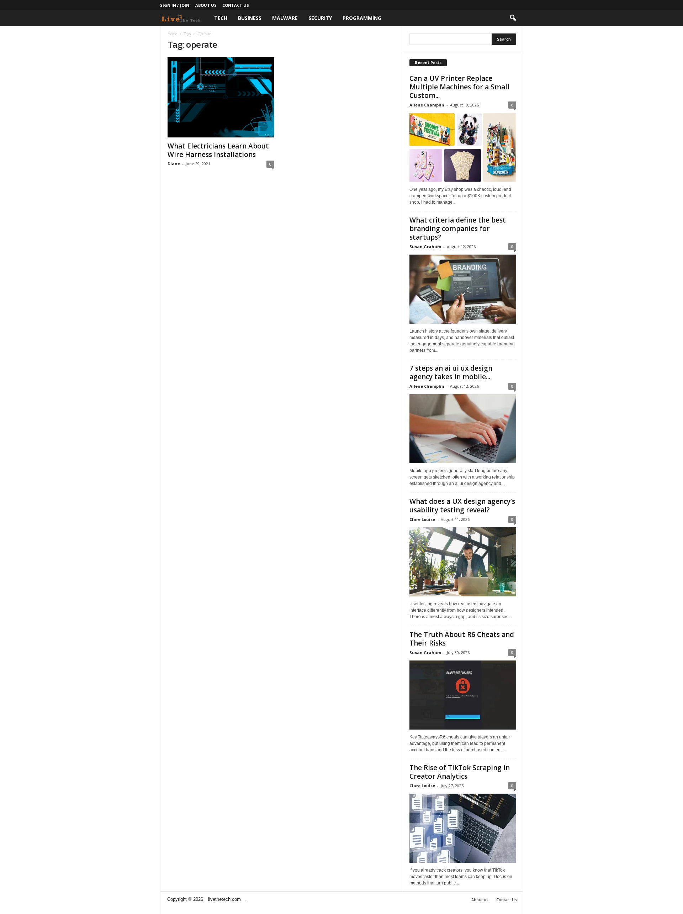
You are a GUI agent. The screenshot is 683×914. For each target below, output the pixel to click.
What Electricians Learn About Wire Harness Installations (218, 150)
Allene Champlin (426, 105)
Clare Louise (422, 519)
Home (172, 33)
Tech (220, 18)
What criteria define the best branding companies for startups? (457, 228)
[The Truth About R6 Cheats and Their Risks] (462, 695)
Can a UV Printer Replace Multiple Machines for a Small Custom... (459, 87)
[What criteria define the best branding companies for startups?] (462, 289)
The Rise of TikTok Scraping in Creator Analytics (459, 772)
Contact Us (235, 5)
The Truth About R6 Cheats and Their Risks (461, 639)
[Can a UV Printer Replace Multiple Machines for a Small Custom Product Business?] (462, 147)
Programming (362, 18)
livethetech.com (224, 899)
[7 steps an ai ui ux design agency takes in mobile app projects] (462, 428)
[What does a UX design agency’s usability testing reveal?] (462, 561)
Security (320, 18)
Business (249, 18)
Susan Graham (425, 246)
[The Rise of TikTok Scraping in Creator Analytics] (462, 828)
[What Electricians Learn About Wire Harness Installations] (221, 97)
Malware (285, 18)
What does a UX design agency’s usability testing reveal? (462, 506)
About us (206, 5)
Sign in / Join (174, 5)
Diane (174, 163)
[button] (512, 18)
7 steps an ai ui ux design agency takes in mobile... (450, 372)
